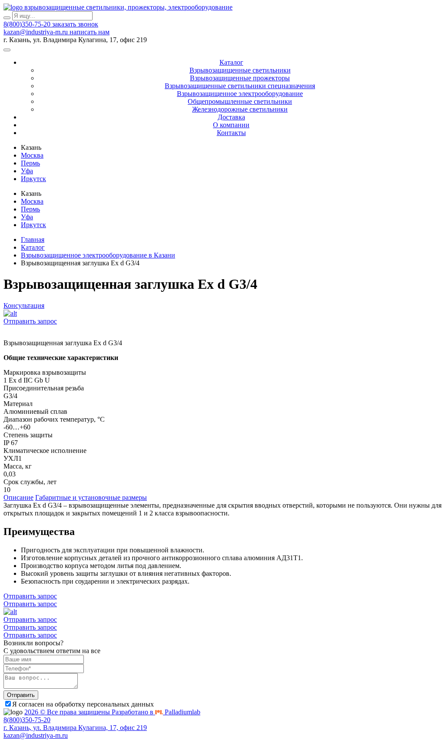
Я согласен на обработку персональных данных (83, 704)
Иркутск (33, 178)
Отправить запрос (30, 321)
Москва (32, 155)
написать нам (90, 32)
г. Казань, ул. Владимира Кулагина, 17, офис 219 (75, 727)
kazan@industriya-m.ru (36, 32)
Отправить (21, 695)
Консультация (23, 305)
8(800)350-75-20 (27, 24)
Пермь (30, 163)
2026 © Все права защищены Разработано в (112, 712)
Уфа (27, 171)
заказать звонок (75, 24)
